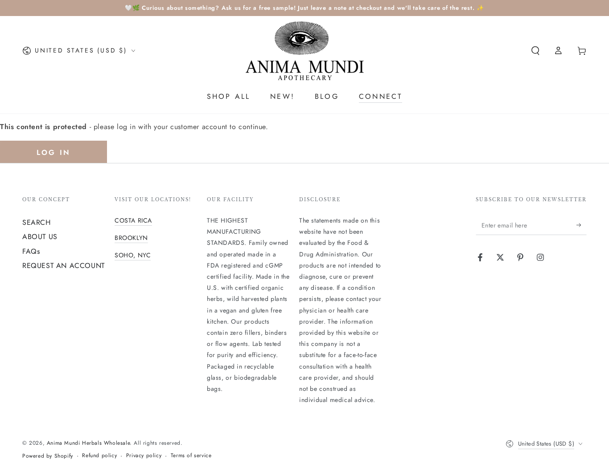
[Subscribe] (581, 225)
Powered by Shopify (47, 456)
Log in (53, 152)
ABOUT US (40, 236)
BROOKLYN (131, 237)
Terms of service (191, 455)
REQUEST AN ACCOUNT (63, 265)
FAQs (31, 251)
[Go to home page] (305, 50)
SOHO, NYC (133, 255)
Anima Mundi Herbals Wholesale (88, 443)
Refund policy (99, 455)
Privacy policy (143, 455)
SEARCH (36, 222)
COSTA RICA (133, 220)
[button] (535, 51)
